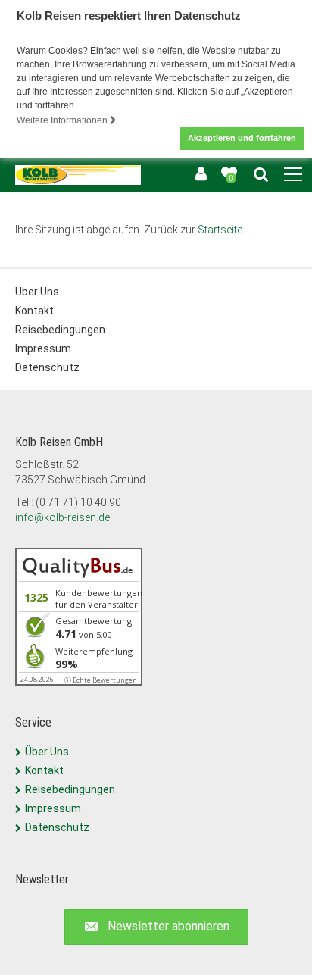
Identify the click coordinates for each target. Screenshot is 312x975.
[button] (156, 927)
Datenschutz (47, 367)
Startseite (220, 229)
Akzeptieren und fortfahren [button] (242, 137)
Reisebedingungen (60, 329)
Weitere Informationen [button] (63, 120)
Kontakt (34, 311)
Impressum (43, 348)
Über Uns (37, 292)
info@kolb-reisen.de (62, 517)
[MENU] (293, 175)
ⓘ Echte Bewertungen (100, 680)
